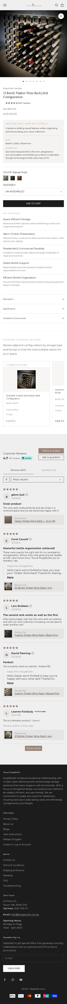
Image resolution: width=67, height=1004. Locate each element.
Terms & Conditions (13, 865)
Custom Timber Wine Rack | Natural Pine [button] (36, 693)
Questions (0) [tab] (48, 470)
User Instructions (12, 834)
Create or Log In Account (17, 844)
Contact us (9, 860)
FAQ (5, 880)
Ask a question (51, 457)
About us (8, 824)
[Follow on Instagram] (12, 979)
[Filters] (6, 479)
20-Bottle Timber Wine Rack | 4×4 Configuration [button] (33, 587)
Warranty (8, 875)
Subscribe (14, 968)
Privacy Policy (10, 818)
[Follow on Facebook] (4, 979)
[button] (12, 103)
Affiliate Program (12, 839)
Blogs (6, 829)
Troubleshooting (12, 885)
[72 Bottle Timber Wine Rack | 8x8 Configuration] (26, 379)
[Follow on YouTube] (20, 979)
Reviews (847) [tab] (18, 470)
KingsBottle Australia (12, 88)
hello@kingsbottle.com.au (25, 914)
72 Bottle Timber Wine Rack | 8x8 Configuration (23, 397)
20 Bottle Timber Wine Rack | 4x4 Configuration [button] (32, 736)
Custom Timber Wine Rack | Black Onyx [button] (36, 635)
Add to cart (33, 203)
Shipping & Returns (13, 870)
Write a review (51, 450)
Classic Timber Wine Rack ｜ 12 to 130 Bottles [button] (34, 521)
